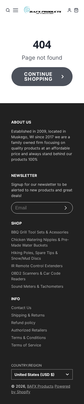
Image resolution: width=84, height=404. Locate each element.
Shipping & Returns (28, 315)
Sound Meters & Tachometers (37, 286)
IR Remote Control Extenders (37, 265)
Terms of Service (26, 345)
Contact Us (21, 307)
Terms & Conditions (28, 337)
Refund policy (23, 322)
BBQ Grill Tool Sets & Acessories (39, 232)
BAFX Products (40, 386)
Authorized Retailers (29, 330)
